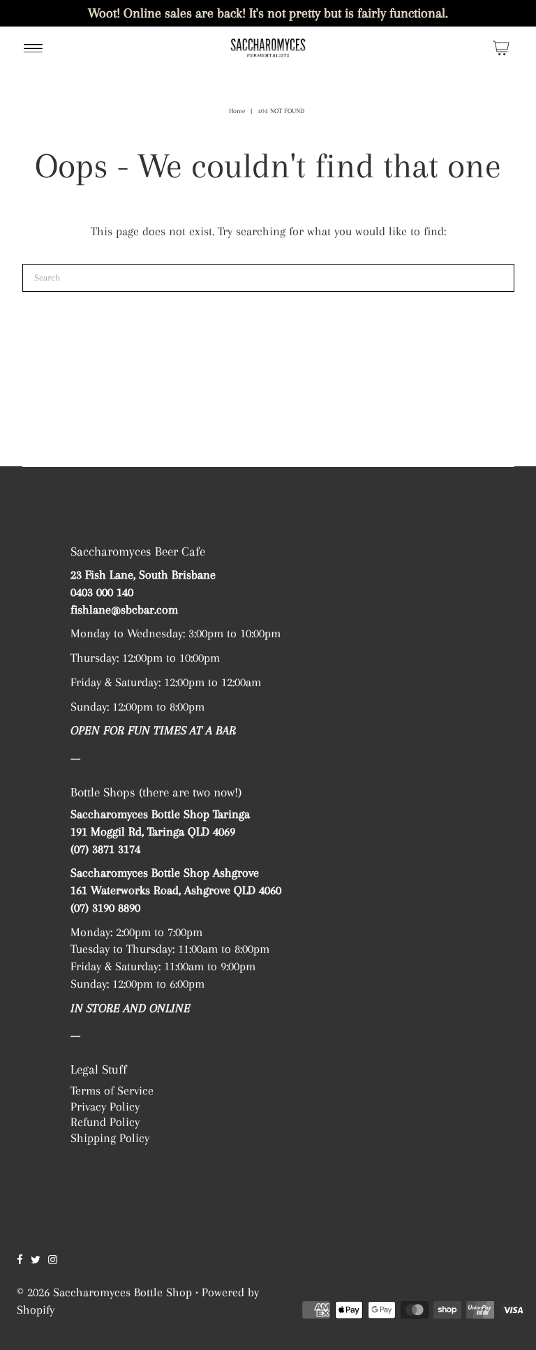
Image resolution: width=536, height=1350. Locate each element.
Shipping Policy (109, 1138)
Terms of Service (112, 1090)
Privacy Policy (105, 1106)
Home (237, 110)
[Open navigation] (33, 47)
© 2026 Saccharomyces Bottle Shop (104, 1292)
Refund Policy (105, 1122)
